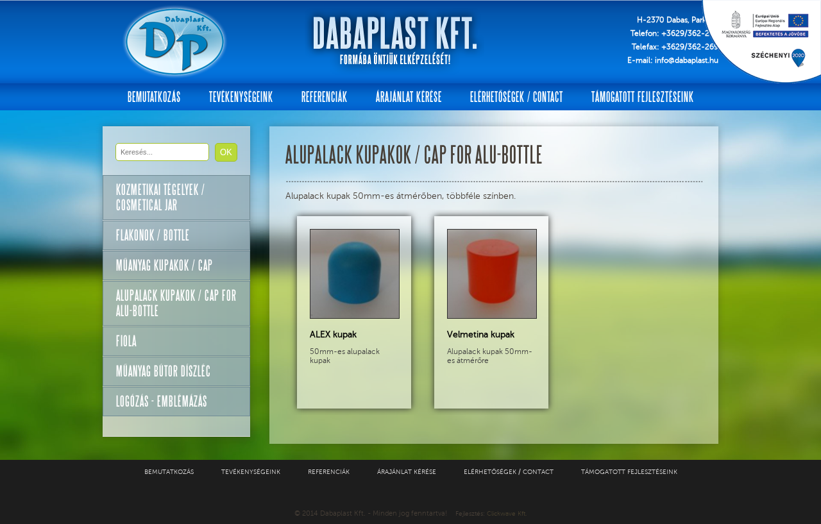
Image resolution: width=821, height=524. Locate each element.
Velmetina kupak (480, 334)
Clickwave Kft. (507, 513)
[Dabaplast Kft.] (175, 41)
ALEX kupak (333, 334)
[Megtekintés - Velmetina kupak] (492, 316)
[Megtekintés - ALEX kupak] (355, 316)
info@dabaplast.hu (686, 60)
